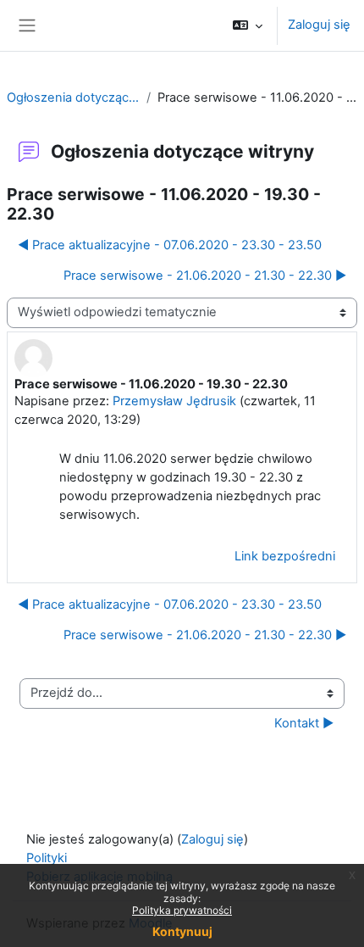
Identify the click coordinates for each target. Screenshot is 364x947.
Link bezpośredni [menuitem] (284, 556)
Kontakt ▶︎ (304, 723)
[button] (247, 25)
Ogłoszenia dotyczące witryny (73, 97)
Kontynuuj (182, 931)
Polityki (46, 858)
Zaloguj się (319, 24)
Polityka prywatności (182, 910)
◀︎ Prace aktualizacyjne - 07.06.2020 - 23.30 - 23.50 (170, 245)
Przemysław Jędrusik (174, 401)
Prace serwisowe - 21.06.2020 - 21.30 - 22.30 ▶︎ (204, 275)
